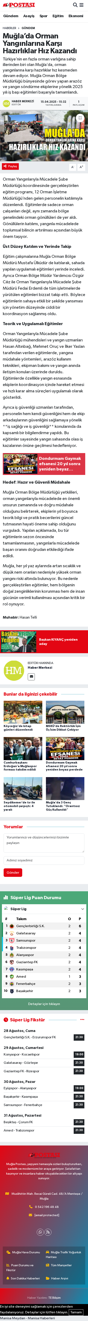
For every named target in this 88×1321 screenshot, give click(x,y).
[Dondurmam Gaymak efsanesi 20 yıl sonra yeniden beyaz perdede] (65, 748)
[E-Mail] (31, 676)
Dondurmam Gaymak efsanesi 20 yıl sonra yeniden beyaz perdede (64, 766)
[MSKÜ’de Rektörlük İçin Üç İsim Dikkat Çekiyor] (65, 712)
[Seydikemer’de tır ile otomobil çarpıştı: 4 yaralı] (23, 788)
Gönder (13, 873)
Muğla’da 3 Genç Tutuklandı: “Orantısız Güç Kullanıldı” (63, 806)
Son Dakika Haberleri (25, 1278)
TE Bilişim (54, 1297)
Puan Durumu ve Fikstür (20, 1268)
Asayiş (28, 16)
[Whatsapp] (40, 1232)
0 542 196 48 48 (47, 1207)
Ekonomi (76, 16)
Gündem (10, 16)
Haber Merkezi (40, 667)
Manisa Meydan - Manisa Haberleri (27, 1318)
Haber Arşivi (59, 1278)
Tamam (76, 1312)
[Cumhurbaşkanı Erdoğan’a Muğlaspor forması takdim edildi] (23, 748)
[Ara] (75, 5)
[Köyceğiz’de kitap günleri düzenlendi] (23, 712)
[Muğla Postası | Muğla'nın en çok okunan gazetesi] (19, 5)
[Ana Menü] (81, 5)
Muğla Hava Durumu (26, 1252)
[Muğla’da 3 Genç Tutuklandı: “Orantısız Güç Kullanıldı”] (65, 788)
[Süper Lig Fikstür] (82, 1020)
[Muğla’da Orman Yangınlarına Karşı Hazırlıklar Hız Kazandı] (44, 135)
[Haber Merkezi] (14, 670)
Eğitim (58, 16)
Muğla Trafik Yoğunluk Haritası (63, 1255)
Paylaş (12, 166)
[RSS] (47, 1232)
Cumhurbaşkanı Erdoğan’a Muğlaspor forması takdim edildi (20, 766)
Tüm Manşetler (61, 1265)
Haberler (9, 28)
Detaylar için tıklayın (44, 1004)
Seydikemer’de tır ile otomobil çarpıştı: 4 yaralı (19, 806)
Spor (44, 16)
